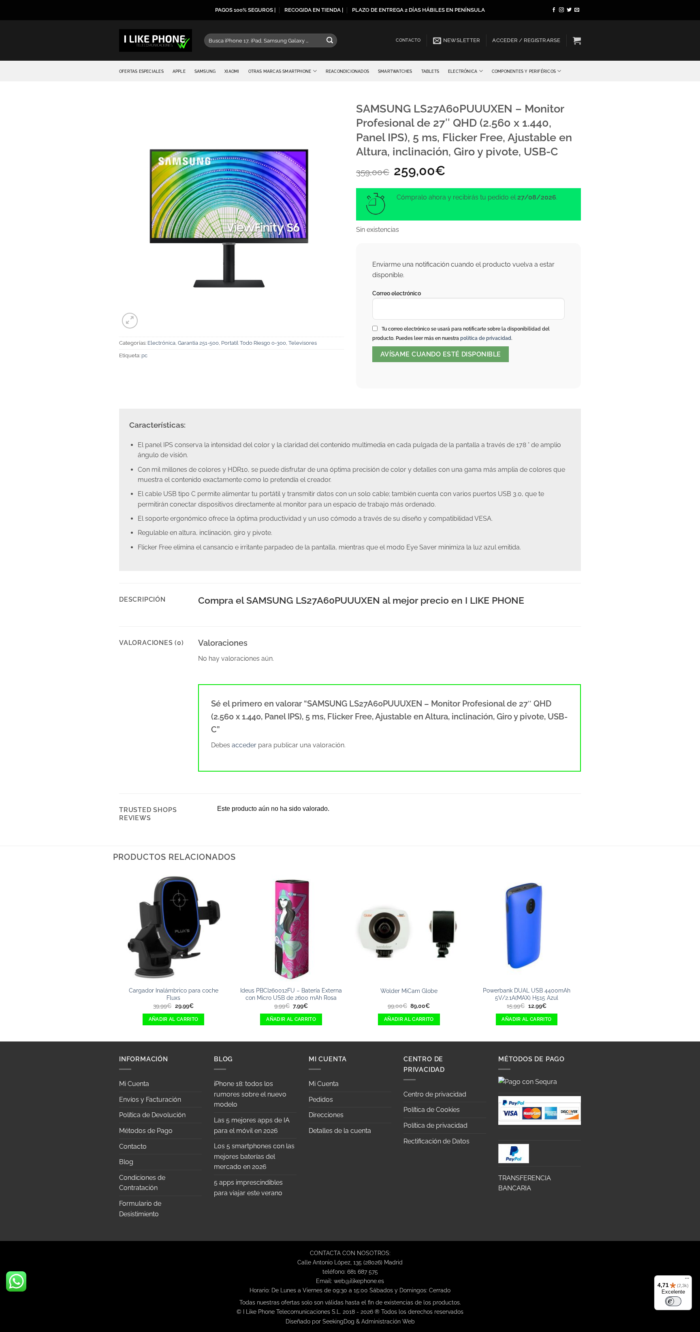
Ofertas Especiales (141, 71)
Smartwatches (395, 71)
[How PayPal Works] (539, 1109)
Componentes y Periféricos (524, 71)
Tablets (430, 71)
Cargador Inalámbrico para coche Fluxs (173, 994)
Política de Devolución (152, 1115)
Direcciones (326, 1115)
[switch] (673, 1301)
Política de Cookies (431, 1110)
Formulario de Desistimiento (140, 1209)
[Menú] (687, 1280)
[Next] (581, 956)
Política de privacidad (435, 1125)
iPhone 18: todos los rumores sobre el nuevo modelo (250, 1094)
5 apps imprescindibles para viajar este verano (248, 1188)
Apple (179, 71)
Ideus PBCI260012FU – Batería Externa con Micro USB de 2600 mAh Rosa (291, 994)
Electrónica (462, 71)
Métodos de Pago (146, 1131)
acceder (244, 745)
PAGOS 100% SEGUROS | (245, 10)
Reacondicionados (347, 71)
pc (144, 355)
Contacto (408, 40)
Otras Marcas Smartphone (280, 71)
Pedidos (321, 1099)
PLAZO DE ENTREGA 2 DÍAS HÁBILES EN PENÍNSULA (418, 10)
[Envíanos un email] (576, 10)
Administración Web (388, 1321)
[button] (456, 40)
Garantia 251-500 (198, 343)
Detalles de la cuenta (340, 1131)
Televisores (302, 343)
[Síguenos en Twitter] (569, 10)
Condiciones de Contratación (142, 1183)
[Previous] (119, 956)
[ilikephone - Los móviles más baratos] (155, 40)
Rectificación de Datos (436, 1141)
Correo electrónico (396, 293)
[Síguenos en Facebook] (553, 10)
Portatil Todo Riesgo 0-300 (253, 343)
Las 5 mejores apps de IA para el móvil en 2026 (252, 1125)
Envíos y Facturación (150, 1099)
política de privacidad (485, 338)
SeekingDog (338, 1321)
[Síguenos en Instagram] (561, 10)
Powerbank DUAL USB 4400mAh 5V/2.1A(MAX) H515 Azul (526, 994)
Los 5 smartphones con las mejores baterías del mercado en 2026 (254, 1156)
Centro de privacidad (434, 1094)
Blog (126, 1162)
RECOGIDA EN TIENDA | (313, 10)
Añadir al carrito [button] (173, 1019)
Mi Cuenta (134, 1084)
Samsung (205, 71)
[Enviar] (330, 40)
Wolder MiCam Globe (409, 990)
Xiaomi (231, 71)
